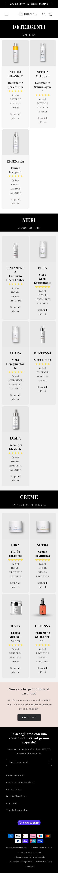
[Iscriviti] (48, 762)
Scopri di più (15, 116)
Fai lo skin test (13, 789)
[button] (6, 14)
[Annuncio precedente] (5, 4)
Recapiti (30, 866)
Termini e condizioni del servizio (30, 857)
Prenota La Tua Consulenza (20, 782)
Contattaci (11, 803)
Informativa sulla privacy (30, 852)
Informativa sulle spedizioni (21, 862)
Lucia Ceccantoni (15, 775)
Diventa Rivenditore (16, 796)
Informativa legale (44, 862)
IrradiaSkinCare (20, 847)
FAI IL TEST (29, 717)
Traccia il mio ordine (17, 810)
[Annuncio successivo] (52, 4)
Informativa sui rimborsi (41, 847)
